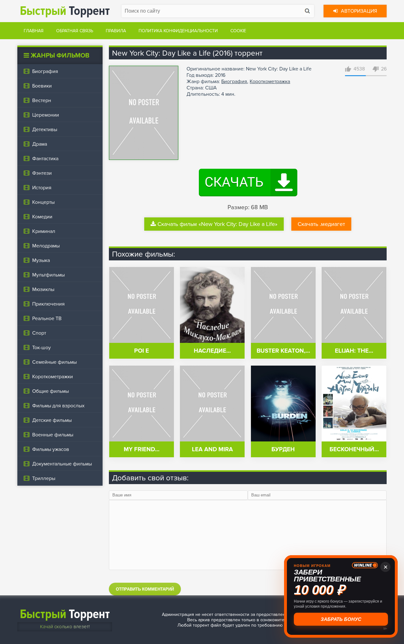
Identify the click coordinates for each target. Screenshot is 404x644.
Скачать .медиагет (321, 224)
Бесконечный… (354, 449)
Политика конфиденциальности (178, 30)
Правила (116, 30)
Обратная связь (74, 30)
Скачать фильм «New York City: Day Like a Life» (217, 224)
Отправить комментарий (145, 589)
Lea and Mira (212, 449)
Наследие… (212, 351)
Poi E (141, 351)
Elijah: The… (354, 351)
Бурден (283, 449)
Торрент (65, 11)
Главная (34, 30)
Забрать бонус (341, 619)
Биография (234, 81)
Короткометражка (270, 81)
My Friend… (141, 449)
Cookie (238, 30)
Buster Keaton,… (283, 351)
